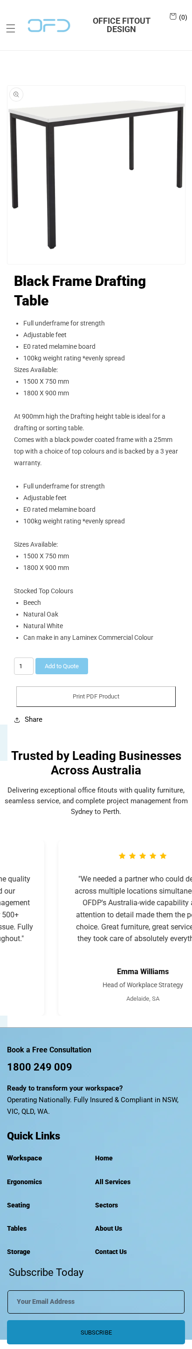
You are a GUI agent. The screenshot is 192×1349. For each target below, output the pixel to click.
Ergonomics (24, 1182)
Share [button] (33, 719)
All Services (112, 1182)
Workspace (24, 1158)
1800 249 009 (39, 1067)
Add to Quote (62, 666)
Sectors (106, 1205)
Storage (18, 1251)
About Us (108, 1228)
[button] (7, 28)
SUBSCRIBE (96, 1332)
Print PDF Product (96, 696)
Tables (17, 1228)
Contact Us (111, 1251)
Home (104, 1158)
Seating (18, 1205)
